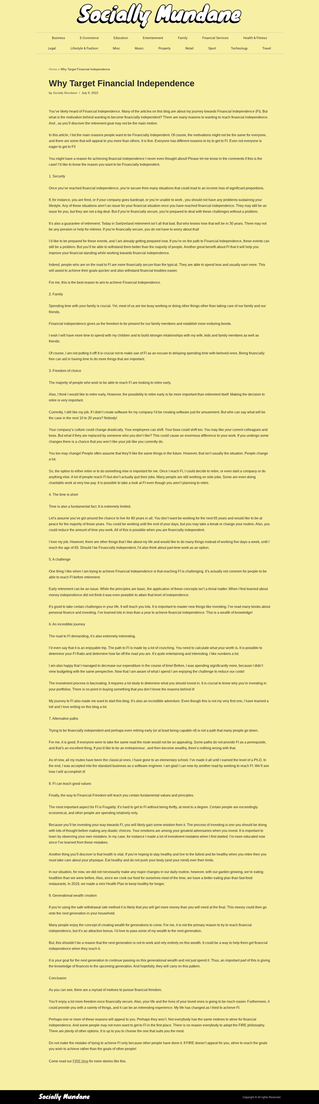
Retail (189, 48)
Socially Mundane (65, 93)
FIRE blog (80, 1061)
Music (139, 48)
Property (164, 48)
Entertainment (153, 38)
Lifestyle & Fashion (84, 48)
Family (182, 38)
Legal (52, 48)
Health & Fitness (255, 38)
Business (58, 38)
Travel (266, 48)
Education (120, 38)
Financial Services (215, 38)
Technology (239, 48)
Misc (116, 48)
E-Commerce (89, 38)
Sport (212, 48)
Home (53, 69)
